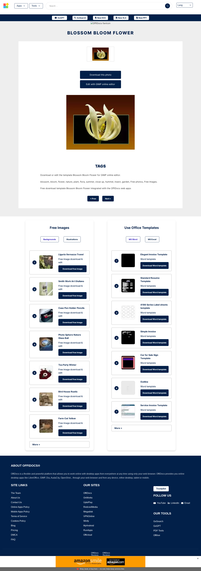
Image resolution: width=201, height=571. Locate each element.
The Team (16, 493)
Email (187, 503)
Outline (144, 381)
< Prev (93, 198)
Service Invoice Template (153, 405)
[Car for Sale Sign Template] (129, 368)
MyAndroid (88, 525)
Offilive (156, 535)
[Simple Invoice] (129, 343)
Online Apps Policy (20, 507)
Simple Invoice (148, 331)
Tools (34, 6)
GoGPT (157, 526)
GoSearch (158, 521)
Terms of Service (19, 516)
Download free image (72, 269)
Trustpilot (161, 489)
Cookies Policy (18, 521)
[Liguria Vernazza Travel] (47, 268)
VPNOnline (88, 516)
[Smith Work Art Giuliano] (47, 294)
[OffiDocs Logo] (6, 5)
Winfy (86, 521)
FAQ (13, 539)
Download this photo (100, 74)
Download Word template (154, 265)
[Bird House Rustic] (47, 405)
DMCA (14, 535)
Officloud (87, 535)
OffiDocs (87, 493)
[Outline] (129, 393)
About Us (15, 498)
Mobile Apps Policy (20, 511)
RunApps (88, 530)
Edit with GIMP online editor (100, 84)
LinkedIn (175, 503)
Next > (108, 198)
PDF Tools (158, 530)
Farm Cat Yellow (67, 418)
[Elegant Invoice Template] (129, 266)
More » (36, 444)
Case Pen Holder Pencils (71, 308)
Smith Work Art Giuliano (71, 281)
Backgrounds (49, 239)
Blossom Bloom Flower (100, 33)
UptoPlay (87, 502)
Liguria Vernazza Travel (71, 254)
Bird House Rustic (68, 391)
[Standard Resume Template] (129, 291)
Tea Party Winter (67, 364)
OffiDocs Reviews (94, 554)
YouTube (161, 503)
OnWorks (87, 498)
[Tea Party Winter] (47, 378)
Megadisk (88, 511)
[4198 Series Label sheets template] (129, 318)
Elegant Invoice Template (153, 254)
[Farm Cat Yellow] (47, 432)
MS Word (133, 239)
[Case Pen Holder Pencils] (47, 321)
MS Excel (152, 239)
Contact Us (16, 502)
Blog (13, 525)
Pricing (14, 530)
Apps (19, 6)
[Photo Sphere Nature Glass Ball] (47, 350)
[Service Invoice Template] (129, 417)
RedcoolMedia (90, 507)
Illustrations (72, 239)
